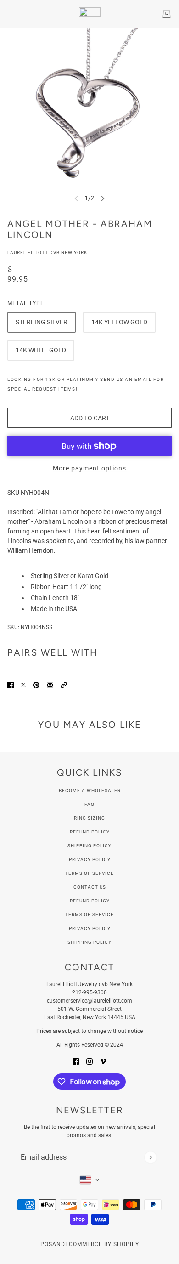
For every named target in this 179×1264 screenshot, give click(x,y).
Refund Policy (90, 831)
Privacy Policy (90, 859)
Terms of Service (89, 873)
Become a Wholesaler (90, 790)
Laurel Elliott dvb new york (47, 252)
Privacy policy (90, 928)
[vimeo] (103, 1061)
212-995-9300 (89, 992)
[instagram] (89, 1061)
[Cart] (167, 14)
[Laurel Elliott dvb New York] (90, 14)
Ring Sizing (89, 818)
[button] (64, 684)
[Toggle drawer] (12, 14)
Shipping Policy (89, 845)
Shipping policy (89, 942)
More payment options (89, 468)
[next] (103, 198)
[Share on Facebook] (10, 684)
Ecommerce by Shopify (102, 1244)
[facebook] (76, 1061)
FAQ (89, 804)
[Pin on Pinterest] (36, 684)
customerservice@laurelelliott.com (89, 1001)
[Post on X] (23, 684)
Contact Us (89, 887)
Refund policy (90, 900)
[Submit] (150, 1157)
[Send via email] (50, 684)
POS (46, 1244)
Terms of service (89, 914)
